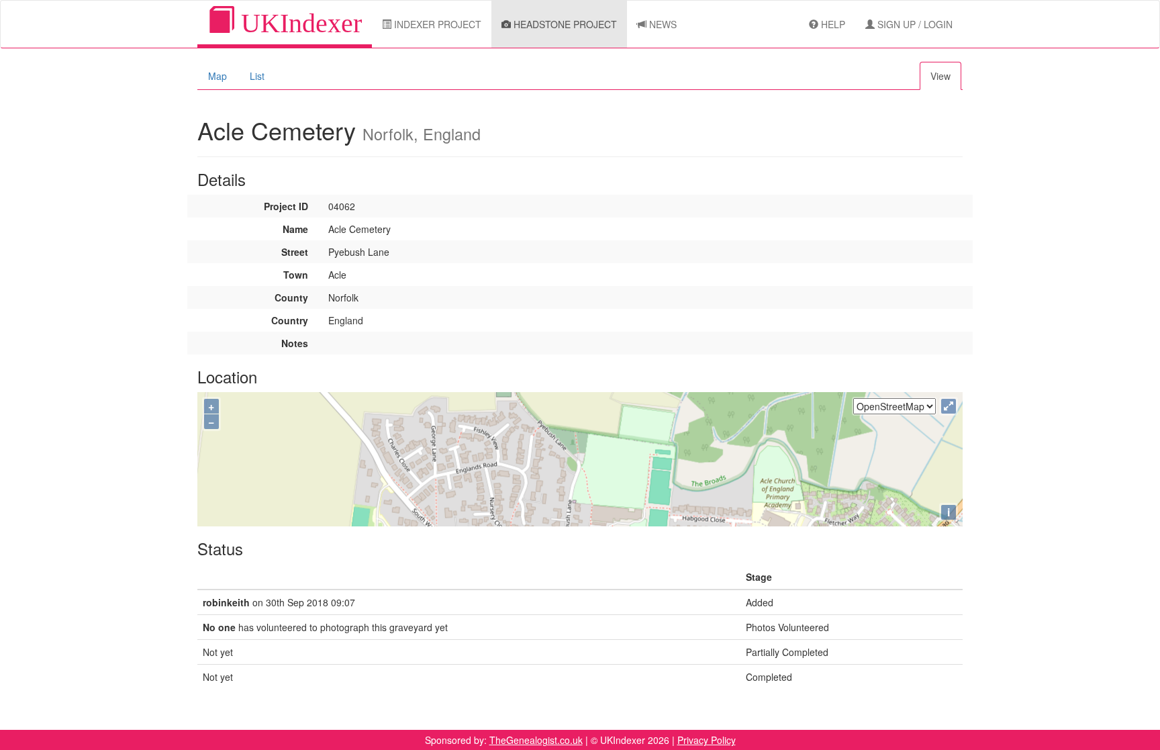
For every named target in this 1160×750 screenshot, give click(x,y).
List (257, 76)
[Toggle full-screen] (948, 406)
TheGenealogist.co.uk (536, 740)
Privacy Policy (706, 740)
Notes (294, 343)
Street (294, 252)
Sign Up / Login (914, 24)
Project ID (286, 206)
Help (831, 24)
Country (289, 320)
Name (295, 229)
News (661, 24)
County (291, 297)
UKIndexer (298, 23)
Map (217, 76)
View (940, 76)
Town (295, 274)
